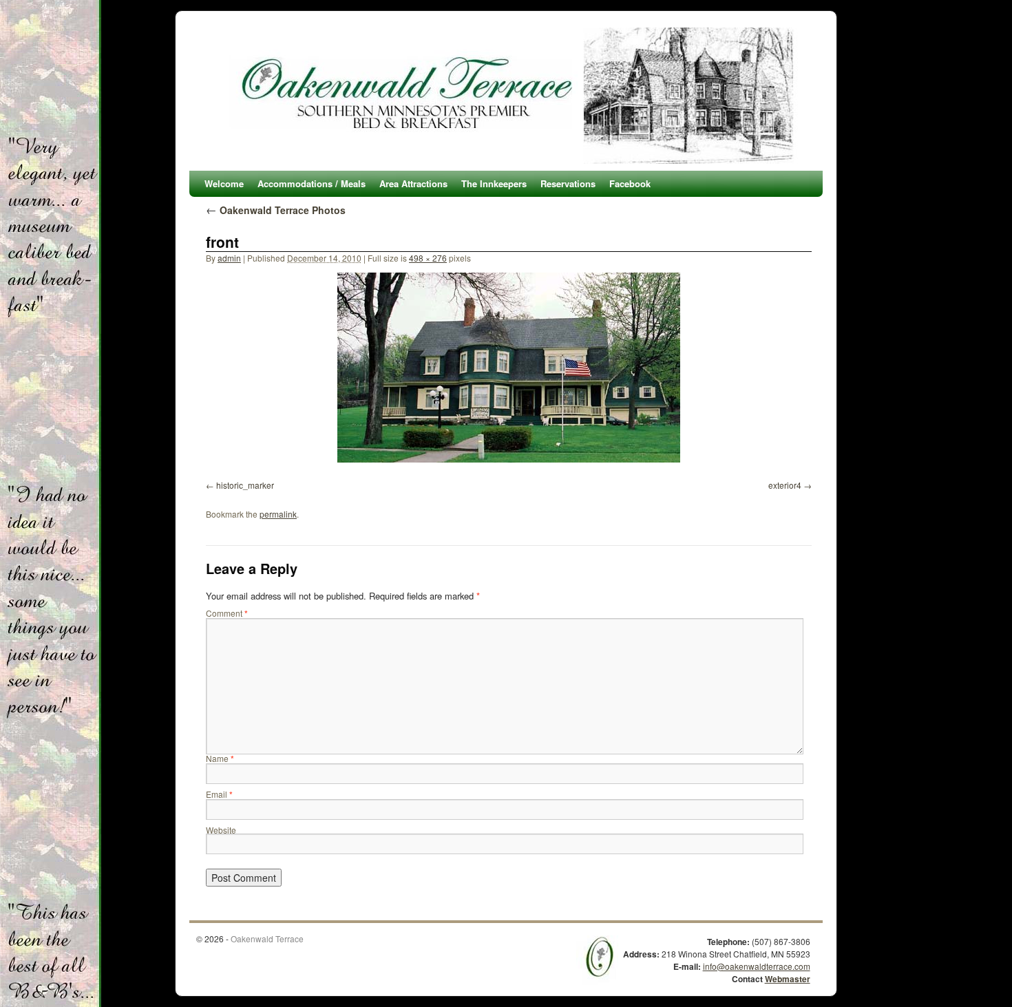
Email (219, 794)
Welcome (224, 183)
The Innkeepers (494, 183)
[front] (509, 368)
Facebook (630, 183)
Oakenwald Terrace (267, 938)
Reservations (567, 183)
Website (221, 830)
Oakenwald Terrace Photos (276, 210)
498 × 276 (428, 258)
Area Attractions (413, 183)
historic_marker (245, 485)
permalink (278, 514)
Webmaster (787, 979)
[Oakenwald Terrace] (506, 96)
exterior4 (784, 485)
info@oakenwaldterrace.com (756, 966)
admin (229, 258)
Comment (227, 613)
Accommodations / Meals (311, 183)
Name (220, 758)
